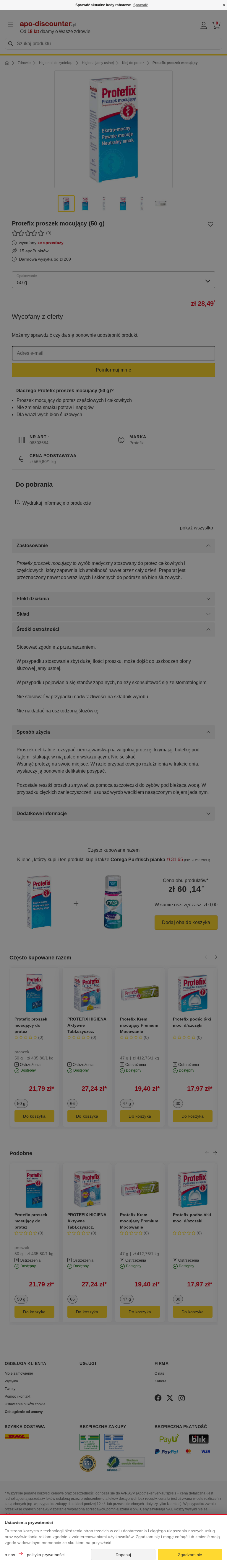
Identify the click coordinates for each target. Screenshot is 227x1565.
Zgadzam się (190, 1554)
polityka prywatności (45, 1554)
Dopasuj (123, 1554)
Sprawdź (140, 5)
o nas (10, 1554)
